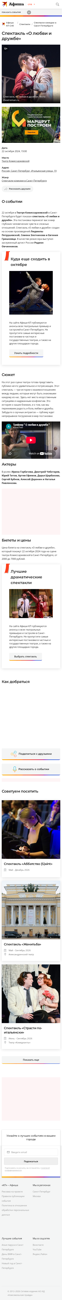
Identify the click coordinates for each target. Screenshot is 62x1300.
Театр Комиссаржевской (15, 161)
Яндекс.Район (40, 1254)
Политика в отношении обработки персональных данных (15, 1210)
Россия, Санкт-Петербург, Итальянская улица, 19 (29, 170)
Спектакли (24, 24)
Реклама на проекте (12, 1191)
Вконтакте (38, 1244)
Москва (37, 1196)
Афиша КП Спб (10, 24)
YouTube (37, 1249)
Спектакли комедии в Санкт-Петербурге (45, 24)
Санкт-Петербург (41, 1191)
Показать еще (31, 1059)
